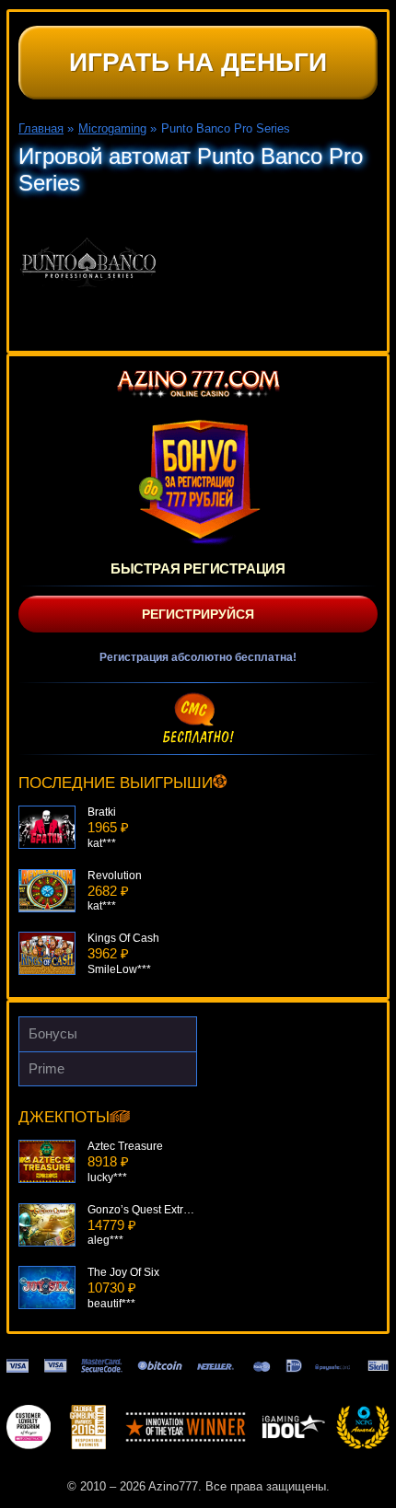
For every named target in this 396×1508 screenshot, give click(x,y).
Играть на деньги (198, 62)
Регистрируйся (198, 614)
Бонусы (53, 1033)
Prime (46, 1068)
